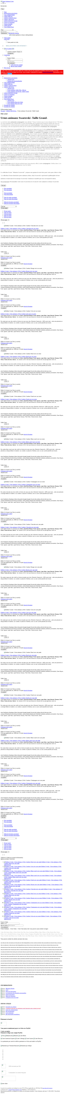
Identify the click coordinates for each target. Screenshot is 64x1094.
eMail (2, 923)
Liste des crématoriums (12, 1010)
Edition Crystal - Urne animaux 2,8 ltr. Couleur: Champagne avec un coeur (20, 484)
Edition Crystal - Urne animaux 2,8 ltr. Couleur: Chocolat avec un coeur (19, 228)
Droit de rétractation (11, 991)
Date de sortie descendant (10, 199)
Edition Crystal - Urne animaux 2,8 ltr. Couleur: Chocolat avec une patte (20, 527)
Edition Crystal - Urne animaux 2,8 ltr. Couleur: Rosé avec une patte (19, 655)
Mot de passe (4, 925)
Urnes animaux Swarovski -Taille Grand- (18, 91)
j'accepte (10, 73)
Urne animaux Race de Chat (14, 103)
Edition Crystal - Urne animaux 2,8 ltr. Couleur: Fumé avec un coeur (19, 399)
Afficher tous (10, 79)
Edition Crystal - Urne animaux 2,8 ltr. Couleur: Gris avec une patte (18, 612)
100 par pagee (7, 212)
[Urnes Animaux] (7, 1)
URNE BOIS (7, 25)
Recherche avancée (14, 33)
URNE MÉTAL (8, 16)
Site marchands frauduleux (12, 1014)
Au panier (3, 265)
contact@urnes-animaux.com (15, 1089)
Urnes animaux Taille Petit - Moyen (16, 90)
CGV (7, 990)
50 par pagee (7, 211)
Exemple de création (9, 105)
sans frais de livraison (47, 1088)
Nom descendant (8, 194)
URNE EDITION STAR (10, 21)
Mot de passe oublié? (16, 66)
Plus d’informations (48, 72)
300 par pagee (7, 215)
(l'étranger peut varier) (6, 257)
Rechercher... (4, 33)
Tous (5, 12)
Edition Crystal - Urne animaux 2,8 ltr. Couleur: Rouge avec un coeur (19, 271)
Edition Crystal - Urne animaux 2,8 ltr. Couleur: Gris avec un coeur (18, 314)
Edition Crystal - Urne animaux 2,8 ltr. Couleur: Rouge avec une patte (19, 570)
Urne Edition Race (9, 27)
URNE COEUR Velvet (10, 18)
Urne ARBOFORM (9, 15)
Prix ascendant (8, 188)
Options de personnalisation (14, 81)
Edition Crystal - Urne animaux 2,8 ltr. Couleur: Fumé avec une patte (19, 698)
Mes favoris (7, 68)
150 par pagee (7, 214)
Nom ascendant (8, 193)
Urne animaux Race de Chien (15, 102)
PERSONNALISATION (10, 13)
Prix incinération (10, 1011)
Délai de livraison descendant (11, 203)
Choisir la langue (11, 51)
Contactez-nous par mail (12, 997)
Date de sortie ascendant (10, 197)
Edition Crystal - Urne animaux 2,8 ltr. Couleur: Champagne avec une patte (20, 783)
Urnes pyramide (8, 24)
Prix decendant (8, 190)
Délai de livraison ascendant (11, 202)
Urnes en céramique (9, 22)
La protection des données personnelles (16, 993)
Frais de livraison (10, 994)
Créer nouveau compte (17, 65)
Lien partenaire (10, 1013)
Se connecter (4, 927)
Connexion (7, 55)
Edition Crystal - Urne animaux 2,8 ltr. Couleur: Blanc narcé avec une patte (20, 740)
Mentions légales (10, 988)
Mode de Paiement (10, 996)
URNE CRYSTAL (9, 19)
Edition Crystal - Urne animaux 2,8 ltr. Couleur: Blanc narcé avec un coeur (20, 442)
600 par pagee (7, 217)
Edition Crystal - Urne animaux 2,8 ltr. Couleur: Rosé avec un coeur (18, 356)
